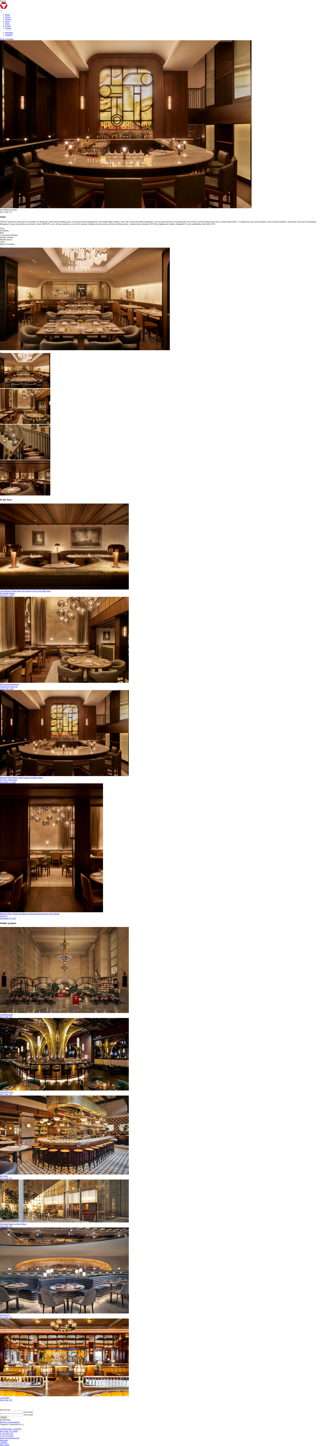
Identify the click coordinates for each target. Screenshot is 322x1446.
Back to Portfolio (7, 39)
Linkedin (8, 35)
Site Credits (4, 1445)
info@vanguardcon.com (9, 1438)
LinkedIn (3, 1442)
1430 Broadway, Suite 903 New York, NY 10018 (10, 1430)
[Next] (1, 352)
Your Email (28, 1415)
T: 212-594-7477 (6, 1433)
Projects (8, 19)
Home (7, 15)
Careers (8, 26)
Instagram (9, 32)
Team (7, 21)
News (7, 24)
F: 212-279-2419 (6, 1436)
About (7, 17)
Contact (8, 28)
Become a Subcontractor (9, 1422)
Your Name (28, 1412)
